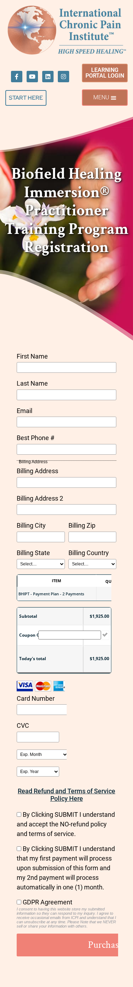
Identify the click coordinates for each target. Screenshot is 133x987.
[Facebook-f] (16, 76)
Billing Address (37, 471)
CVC (23, 725)
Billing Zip (81, 525)
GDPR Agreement (47, 902)
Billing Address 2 (40, 498)
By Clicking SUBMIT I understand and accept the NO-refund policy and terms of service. (66, 824)
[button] (105, 97)
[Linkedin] (48, 76)
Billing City (31, 525)
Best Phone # (35, 438)
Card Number (36, 698)
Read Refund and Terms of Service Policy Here (66, 794)
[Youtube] (32, 76)
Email (24, 410)
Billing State (33, 553)
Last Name (32, 383)
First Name (32, 356)
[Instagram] (63, 76)
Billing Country (88, 553)
